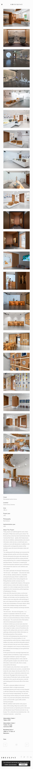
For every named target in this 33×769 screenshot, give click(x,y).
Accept (23, 764)
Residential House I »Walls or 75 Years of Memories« (9, 731)
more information (13, 764)
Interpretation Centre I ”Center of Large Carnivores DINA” (9, 724)
